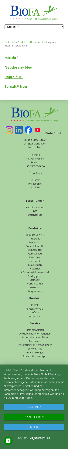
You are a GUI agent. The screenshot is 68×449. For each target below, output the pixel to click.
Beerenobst (36, 42)
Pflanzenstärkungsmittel (35, 272)
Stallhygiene (35, 276)
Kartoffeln (35, 257)
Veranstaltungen (35, 352)
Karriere (35, 187)
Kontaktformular (35, 308)
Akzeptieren (34, 417)
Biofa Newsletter (35, 330)
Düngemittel (35, 249)
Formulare (35, 341)
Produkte (22, 42)
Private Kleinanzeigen (35, 356)
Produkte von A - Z (35, 234)
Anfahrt (35, 312)
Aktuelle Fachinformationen (35, 333)
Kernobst (35, 261)
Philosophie (35, 183)
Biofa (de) (10, 42)
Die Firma (35, 180)
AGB (35, 211)
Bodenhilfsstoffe (35, 246)
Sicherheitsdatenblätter (35, 337)
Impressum (35, 316)
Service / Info (35, 348)
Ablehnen (34, 407)
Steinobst (35, 279)
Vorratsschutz (35, 283)
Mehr (34, 427)
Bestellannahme (35, 207)
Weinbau (35, 287)
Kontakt (34, 305)
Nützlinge (35, 268)
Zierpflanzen (35, 291)
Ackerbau (35, 238)
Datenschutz (35, 214)
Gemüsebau (35, 253)
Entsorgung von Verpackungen (35, 344)
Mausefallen (35, 264)
